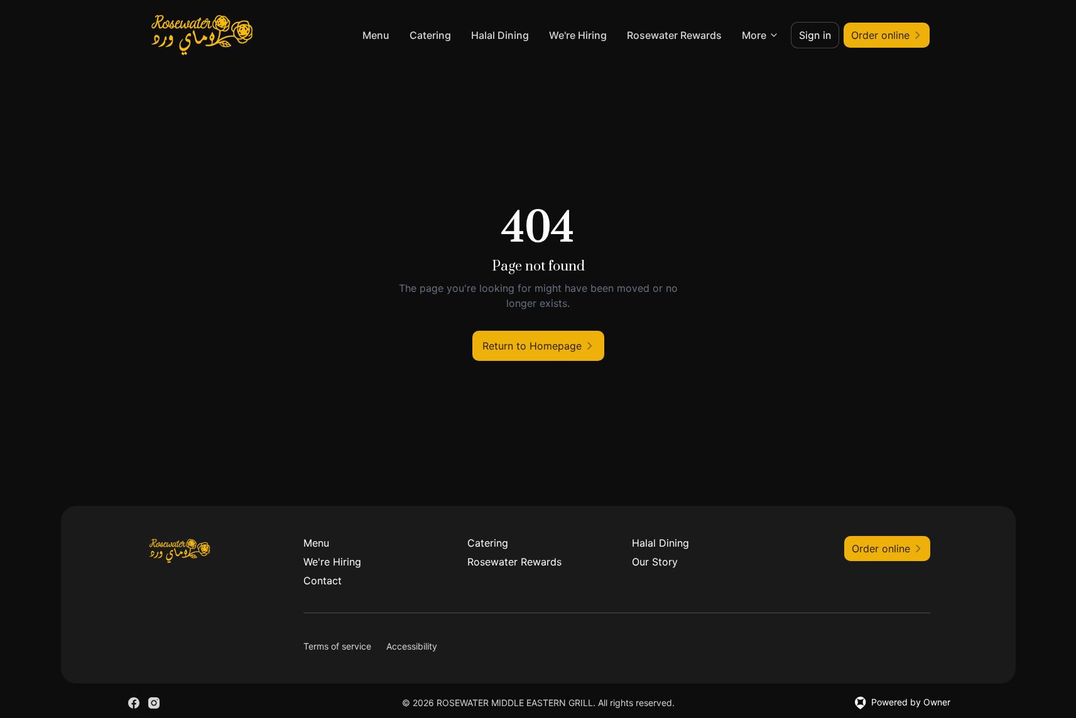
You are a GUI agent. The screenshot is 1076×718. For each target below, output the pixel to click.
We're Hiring (578, 35)
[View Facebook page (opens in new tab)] (133, 702)
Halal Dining (500, 35)
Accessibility (411, 646)
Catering (430, 35)
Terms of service (337, 646)
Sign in (815, 35)
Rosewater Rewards (674, 35)
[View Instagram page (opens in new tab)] (153, 702)
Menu (375, 35)
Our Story (655, 561)
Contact (322, 580)
